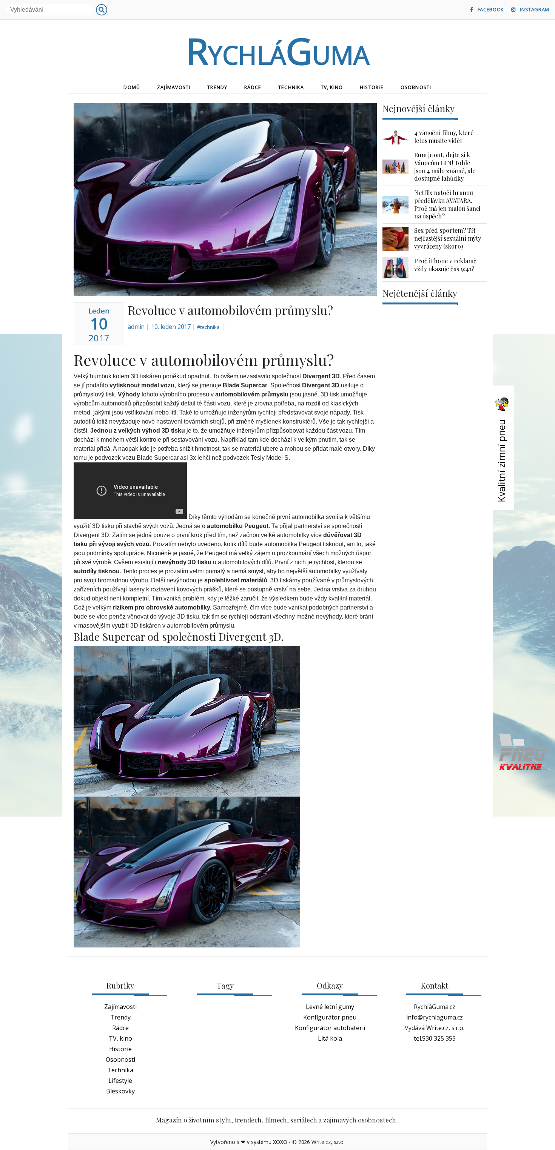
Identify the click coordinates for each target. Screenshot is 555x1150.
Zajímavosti (173, 87)
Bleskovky (120, 1091)
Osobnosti (416, 87)
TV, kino (332, 87)
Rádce (252, 87)
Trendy (217, 87)
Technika (291, 87)
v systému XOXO (267, 1141)
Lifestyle (120, 1080)
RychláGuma (277, 50)
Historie (372, 87)
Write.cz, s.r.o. (445, 1028)
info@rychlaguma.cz (434, 1017)
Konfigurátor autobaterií (330, 1028)
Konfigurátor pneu (329, 1017)
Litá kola (330, 1038)
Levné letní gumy (330, 1007)
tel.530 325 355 (435, 1038)
